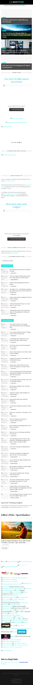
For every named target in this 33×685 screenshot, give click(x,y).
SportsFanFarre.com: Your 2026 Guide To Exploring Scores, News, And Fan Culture (15, 51)
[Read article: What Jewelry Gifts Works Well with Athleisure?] (5, 401)
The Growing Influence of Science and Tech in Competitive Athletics (20, 380)
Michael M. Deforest (15, 497)
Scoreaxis (10, 260)
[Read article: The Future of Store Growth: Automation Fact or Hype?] (5, 347)
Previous (3, 133)
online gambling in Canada (10, 194)
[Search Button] (31, 2)
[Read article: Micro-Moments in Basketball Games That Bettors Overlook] (5, 427)
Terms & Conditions (11, 673)
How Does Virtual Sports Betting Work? (20, 446)
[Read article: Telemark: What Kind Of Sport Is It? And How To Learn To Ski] (5, 305)
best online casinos (9, 181)
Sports (4, 17)
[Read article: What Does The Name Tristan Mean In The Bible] (5, 414)
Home (4, 673)
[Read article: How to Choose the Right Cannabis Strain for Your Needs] (5, 462)
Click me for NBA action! (17, 109)
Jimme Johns (6, 532)
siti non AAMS (14, 662)
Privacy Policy (21, 673)
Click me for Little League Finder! (17, 239)
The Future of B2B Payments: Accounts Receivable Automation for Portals (19, 480)
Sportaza (3, 664)
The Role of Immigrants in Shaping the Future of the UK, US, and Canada (19, 454)
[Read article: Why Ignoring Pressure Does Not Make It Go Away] (5, 271)
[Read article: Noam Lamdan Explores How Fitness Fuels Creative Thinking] (5, 354)
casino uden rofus (5, 662)
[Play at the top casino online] (23, 636)
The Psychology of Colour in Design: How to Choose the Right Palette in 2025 (21, 495)
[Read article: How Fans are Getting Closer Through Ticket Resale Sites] (5, 475)
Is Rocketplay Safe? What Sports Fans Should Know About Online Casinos (19, 339)
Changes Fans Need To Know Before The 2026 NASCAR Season (20, 359)
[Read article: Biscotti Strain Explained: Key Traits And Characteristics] (5, 388)
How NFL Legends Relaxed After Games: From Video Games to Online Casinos (20, 276)
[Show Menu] (1, 2)
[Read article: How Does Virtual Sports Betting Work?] (5, 448)
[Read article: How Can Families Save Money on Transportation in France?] (5, 421)
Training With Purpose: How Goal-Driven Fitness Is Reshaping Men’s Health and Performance (20, 312)
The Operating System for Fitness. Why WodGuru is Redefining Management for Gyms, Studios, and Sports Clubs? (20, 440)
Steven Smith (13, 273)
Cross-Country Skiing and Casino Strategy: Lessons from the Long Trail (20, 332)
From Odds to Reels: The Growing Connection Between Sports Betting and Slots (20, 325)
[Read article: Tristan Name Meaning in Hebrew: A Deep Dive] (5, 408)
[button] (30, 519)
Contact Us (16, 675)
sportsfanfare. (25, 507)
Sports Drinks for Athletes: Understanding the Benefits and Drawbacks (20, 467)
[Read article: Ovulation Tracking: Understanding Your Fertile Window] (5, 394)
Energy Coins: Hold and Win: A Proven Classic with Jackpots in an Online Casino (20, 365)
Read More (4, 536)
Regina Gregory (14, 456)
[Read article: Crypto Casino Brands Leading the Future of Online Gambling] (5, 299)
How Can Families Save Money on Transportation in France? (18, 419)
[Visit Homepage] (16, 2)
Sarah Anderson (14, 279)
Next (29, 133)
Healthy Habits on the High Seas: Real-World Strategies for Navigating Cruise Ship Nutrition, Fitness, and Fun (20, 487)
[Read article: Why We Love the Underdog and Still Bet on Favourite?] (5, 434)
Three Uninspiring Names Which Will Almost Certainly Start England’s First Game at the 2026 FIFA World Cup (21, 373)
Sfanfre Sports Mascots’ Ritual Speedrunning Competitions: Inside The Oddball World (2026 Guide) (15, 528)
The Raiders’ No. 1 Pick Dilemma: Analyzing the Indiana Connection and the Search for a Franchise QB (20, 290)
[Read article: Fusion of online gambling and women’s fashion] (5, 284)
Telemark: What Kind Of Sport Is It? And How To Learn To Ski (20, 304)
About (27, 673)
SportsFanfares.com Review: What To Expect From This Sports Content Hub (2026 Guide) (16, 35)
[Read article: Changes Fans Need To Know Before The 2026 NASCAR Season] (5, 360)
